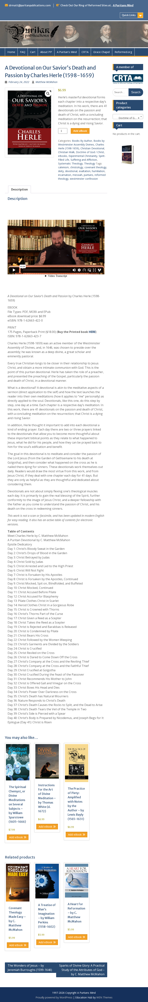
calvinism (63, 167)
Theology (89, 163)
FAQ (22, 52)
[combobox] (128, 116)
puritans (88, 175)
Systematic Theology (70, 163)
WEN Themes (104, 997)
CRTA (85, 52)
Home (11, 52)
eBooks (62, 156)
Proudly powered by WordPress (54, 997)
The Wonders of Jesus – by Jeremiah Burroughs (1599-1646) (30, 968)
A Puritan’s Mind (67, 52)
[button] (48, 93)
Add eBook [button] (16, 837)
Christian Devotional (92, 148)
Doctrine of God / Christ (90, 152)
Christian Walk (66, 152)
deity (61, 171)
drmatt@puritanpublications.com (30, 5)
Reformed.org (123, 52)
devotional (71, 171)
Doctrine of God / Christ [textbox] (128, 118)
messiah (77, 175)
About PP (46, 52)
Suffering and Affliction (84, 159)
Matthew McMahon (46, 82)
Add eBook (80, 130)
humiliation (98, 171)
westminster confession (84, 178)
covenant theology (95, 167)
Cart (32, 52)
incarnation (64, 175)
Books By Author (82, 140)
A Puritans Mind (123, 5)
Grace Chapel (101, 52)
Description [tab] (19, 189)
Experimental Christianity (83, 156)
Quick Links (129, 15)
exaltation (84, 171)
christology (76, 167)
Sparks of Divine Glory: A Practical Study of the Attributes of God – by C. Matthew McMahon (82, 970)
